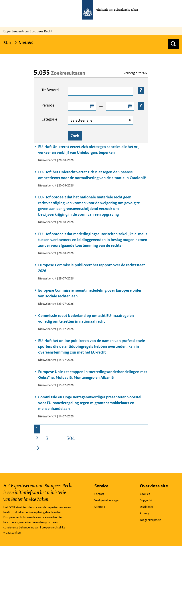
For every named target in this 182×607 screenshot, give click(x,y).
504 (71, 439)
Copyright (146, 500)
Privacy (144, 513)
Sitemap (99, 507)
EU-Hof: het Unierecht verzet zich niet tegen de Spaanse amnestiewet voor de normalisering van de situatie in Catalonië (92, 175)
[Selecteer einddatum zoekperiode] (130, 106)
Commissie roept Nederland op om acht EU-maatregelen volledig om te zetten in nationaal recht (86, 318)
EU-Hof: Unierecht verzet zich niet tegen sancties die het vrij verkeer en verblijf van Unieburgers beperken (89, 149)
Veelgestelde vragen (107, 500)
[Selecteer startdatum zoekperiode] (92, 106)
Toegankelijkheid (150, 520)
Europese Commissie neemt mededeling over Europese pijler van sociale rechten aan (89, 293)
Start (8, 42)
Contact (99, 494)
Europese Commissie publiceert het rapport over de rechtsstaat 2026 (91, 268)
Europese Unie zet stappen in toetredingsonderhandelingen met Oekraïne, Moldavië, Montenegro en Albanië (92, 374)
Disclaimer (146, 507)
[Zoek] (173, 44)
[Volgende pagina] (38, 447)
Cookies (145, 494)
